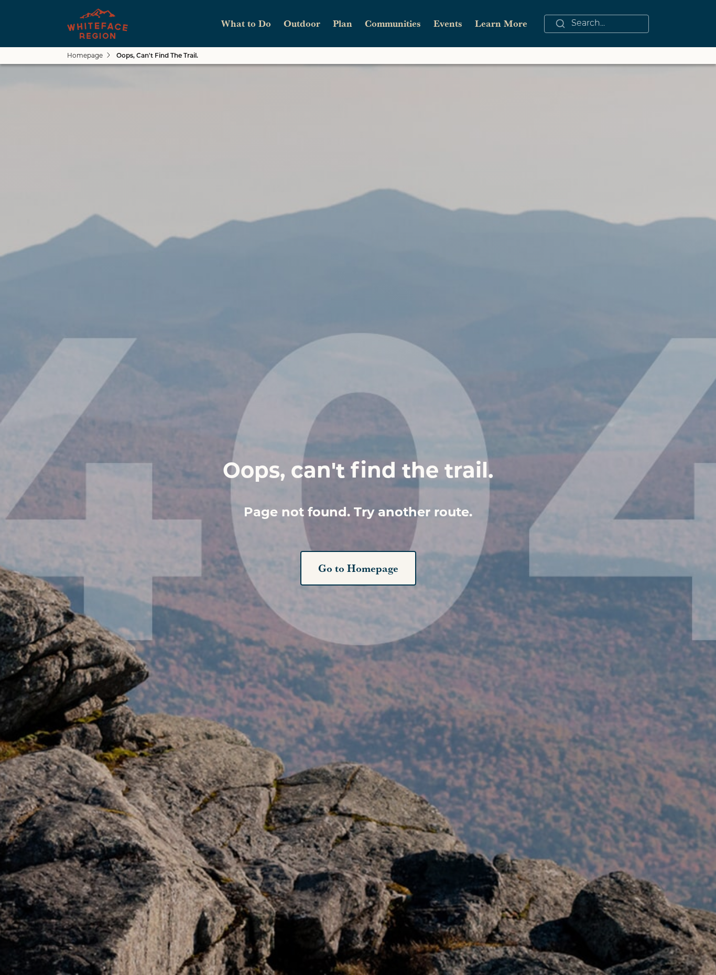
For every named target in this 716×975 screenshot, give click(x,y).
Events (447, 23)
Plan (342, 23)
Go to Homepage (358, 568)
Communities (393, 23)
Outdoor (302, 23)
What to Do (246, 23)
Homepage (85, 55)
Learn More (501, 23)
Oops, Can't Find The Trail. (157, 56)
